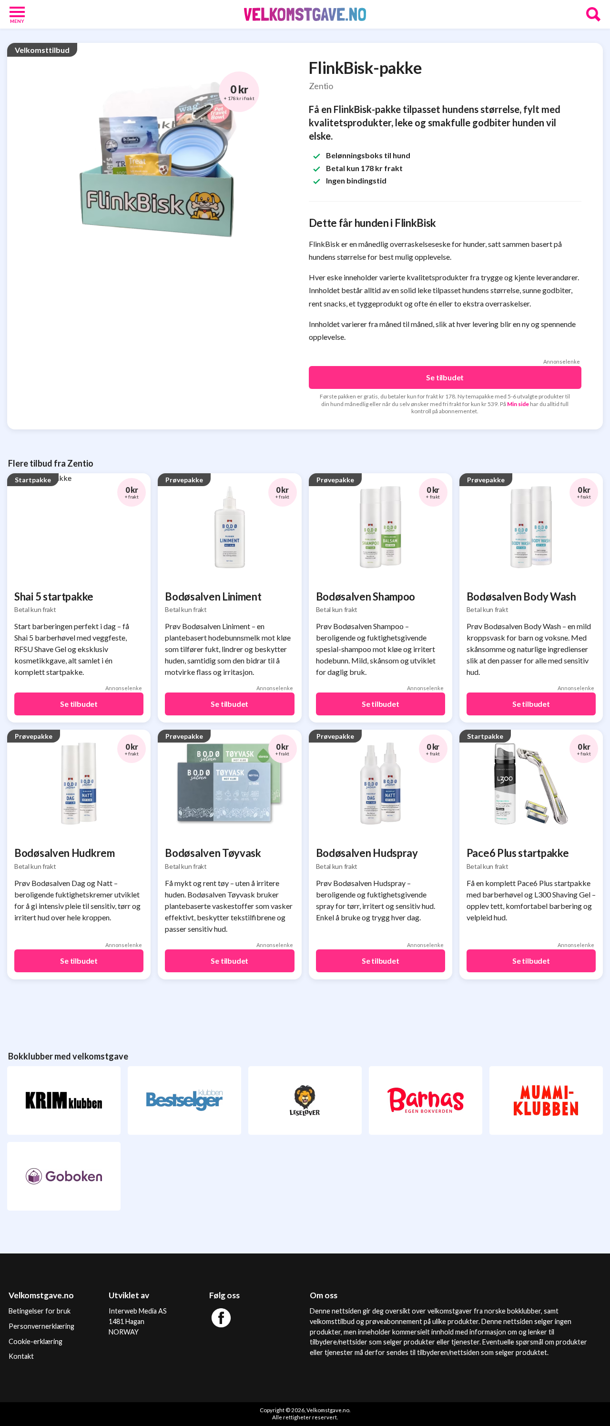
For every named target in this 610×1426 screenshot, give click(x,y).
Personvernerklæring (41, 1326)
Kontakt (21, 1356)
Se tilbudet (445, 377)
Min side (518, 403)
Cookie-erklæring (35, 1341)
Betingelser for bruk (40, 1311)
